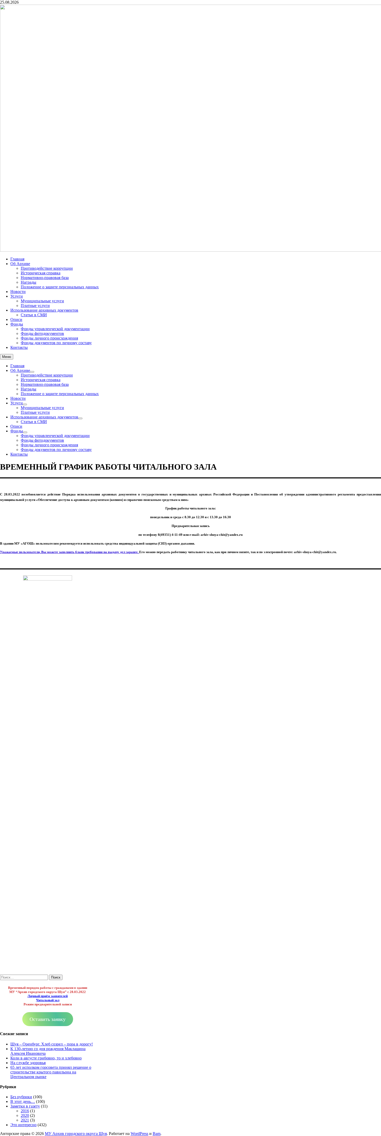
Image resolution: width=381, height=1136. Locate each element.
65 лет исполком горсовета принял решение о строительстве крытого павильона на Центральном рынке (50, 1072)
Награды (28, 282)
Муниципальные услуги (42, 301)
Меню (6, 357)
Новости (18, 291)
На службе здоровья (28, 1062)
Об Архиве (20, 263)
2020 (25, 1115)
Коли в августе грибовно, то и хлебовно (46, 1058)
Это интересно (23, 1125)
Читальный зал (47, 1000)
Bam (156, 1133)
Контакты (19, 347)
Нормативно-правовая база (45, 277)
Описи (16, 319)
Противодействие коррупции (47, 268)
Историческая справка (40, 273)
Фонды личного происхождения (49, 338)
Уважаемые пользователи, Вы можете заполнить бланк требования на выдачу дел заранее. (69, 552)
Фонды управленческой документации (55, 329)
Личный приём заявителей (47, 996)
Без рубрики (21, 1097)
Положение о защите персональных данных (60, 287)
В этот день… (22, 1101)
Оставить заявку (48, 1019)
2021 (25, 1120)
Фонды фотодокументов (42, 333)
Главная (17, 259)
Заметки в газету (25, 1106)
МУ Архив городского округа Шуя (76, 1133)
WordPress (139, 1133)
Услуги (16, 296)
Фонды (16, 324)
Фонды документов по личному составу (56, 343)
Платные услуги (35, 305)
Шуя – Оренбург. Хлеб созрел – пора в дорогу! (51, 1044)
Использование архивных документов (44, 310)
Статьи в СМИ (34, 315)
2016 (25, 1111)
